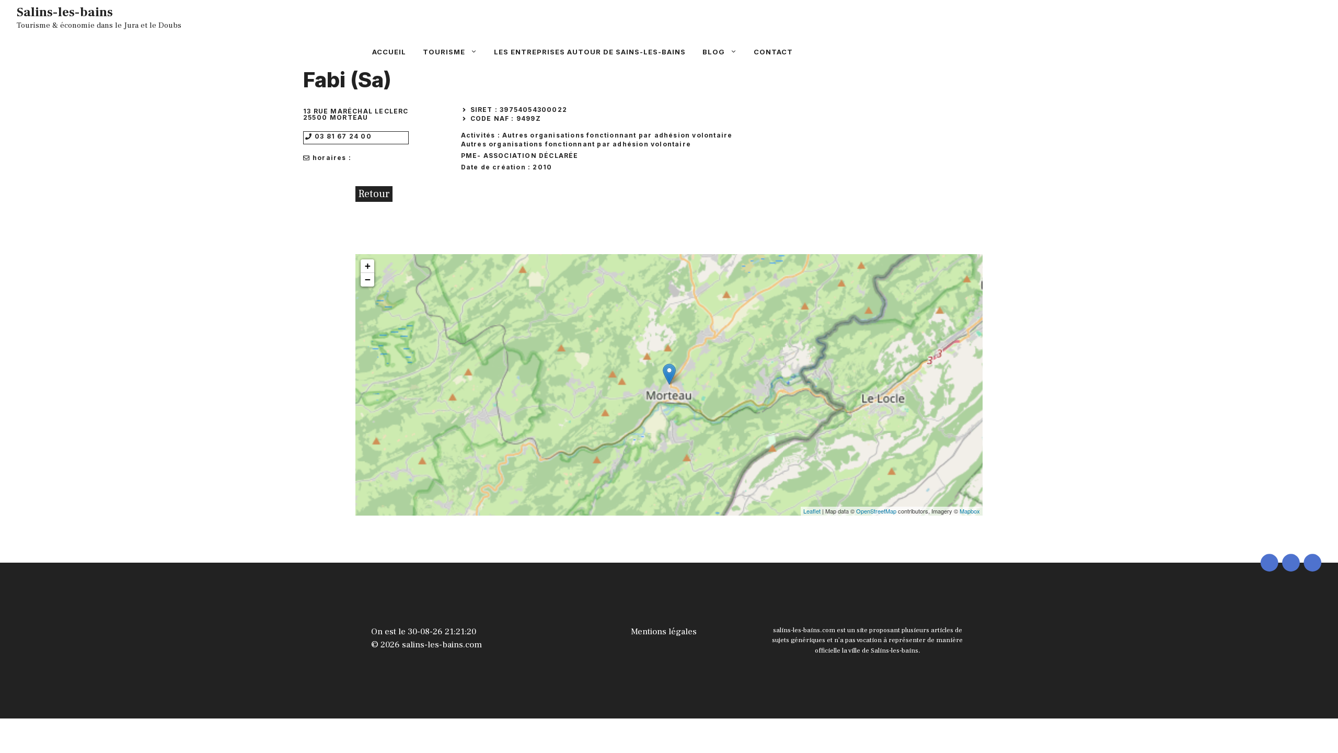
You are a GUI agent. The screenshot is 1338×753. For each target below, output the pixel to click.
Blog (713, 52)
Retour (374, 194)
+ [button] (368, 265)
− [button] (368, 279)
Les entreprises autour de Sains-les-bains (590, 52)
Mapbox (970, 511)
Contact (773, 52)
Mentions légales (664, 631)
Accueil (389, 52)
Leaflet (812, 511)
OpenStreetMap (876, 511)
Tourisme (444, 52)
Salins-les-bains (65, 12)
